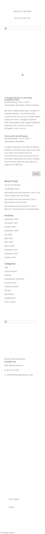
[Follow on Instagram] (12, 378)
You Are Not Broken (12, 185)
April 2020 (8, 242)
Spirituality (9, 294)
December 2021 (11, 223)
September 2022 (11, 219)
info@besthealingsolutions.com (19, 375)
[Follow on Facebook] (6, 378)
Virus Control (9, 302)
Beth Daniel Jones (11, 462)
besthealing (12, 102)
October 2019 (10, 257)
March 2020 (9, 246)
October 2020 (10, 227)
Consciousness (10, 271)
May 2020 (8, 238)
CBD (6, 267)
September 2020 (11, 230)
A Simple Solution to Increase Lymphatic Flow (18, 98)
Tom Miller (9, 470)
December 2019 (11, 249)
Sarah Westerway (11, 474)
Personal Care (10, 283)
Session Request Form (13, 451)
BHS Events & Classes (13, 447)
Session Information (12, 439)
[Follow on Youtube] (16, 378)
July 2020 (8, 234)
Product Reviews (32, 105)
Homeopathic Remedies (14, 105)
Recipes (7, 290)
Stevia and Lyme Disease (16, 136)
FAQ (6, 455)
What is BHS (9, 443)
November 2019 (11, 253)
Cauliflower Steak (11, 189)
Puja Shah (8, 477)
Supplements (10, 298)
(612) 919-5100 (13, 370)
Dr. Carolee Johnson (12, 466)
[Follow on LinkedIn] (22, 378)
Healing (7, 275)
